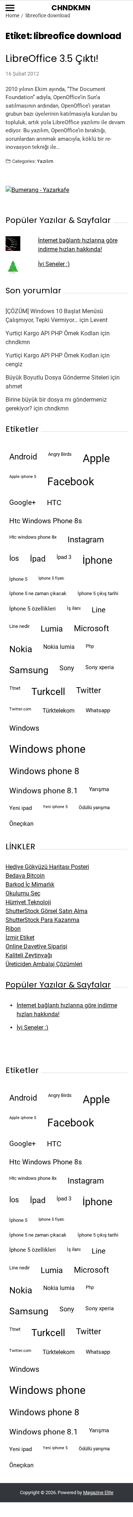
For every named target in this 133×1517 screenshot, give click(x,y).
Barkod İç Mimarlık (30, 884)
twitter (88, 690)
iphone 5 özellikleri (32, 608)
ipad (37, 558)
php (90, 646)
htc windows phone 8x (33, 537)
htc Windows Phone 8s (45, 521)
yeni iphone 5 (55, 806)
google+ (22, 503)
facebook (70, 481)
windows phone (47, 749)
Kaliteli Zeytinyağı (29, 955)
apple (96, 458)
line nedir (19, 626)
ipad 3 (64, 557)
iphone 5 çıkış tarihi (98, 593)
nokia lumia (59, 646)
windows (24, 728)
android (23, 456)
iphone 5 (18, 579)
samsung (28, 670)
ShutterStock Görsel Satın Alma (47, 911)
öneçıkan (21, 823)
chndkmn (18, 342)
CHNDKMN (71, 7)
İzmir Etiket (20, 937)
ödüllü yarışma (94, 807)
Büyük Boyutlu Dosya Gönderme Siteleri (57, 377)
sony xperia (99, 667)
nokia (20, 649)
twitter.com (20, 709)
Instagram (86, 539)
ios (14, 558)
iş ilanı (74, 608)
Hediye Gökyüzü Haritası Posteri (47, 866)
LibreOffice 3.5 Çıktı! (52, 59)
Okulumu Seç (23, 893)
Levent (99, 320)
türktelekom (58, 710)
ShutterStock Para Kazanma (42, 919)
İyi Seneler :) (54, 264)
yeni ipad (20, 808)
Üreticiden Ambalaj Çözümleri (44, 964)
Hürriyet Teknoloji (28, 902)
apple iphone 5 (22, 476)
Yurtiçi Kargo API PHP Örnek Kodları (52, 333)
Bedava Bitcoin (25, 875)
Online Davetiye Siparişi (36, 946)
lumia (52, 628)
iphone (97, 560)
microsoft (91, 628)
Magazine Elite (98, 1492)
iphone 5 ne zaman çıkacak (37, 593)
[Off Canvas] (10, 8)
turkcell (48, 691)
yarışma (99, 789)
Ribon (13, 928)
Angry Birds (60, 454)
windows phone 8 (44, 771)
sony (66, 668)
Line (99, 610)
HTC (54, 503)
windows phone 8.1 (43, 790)
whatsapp (98, 710)
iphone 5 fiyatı (51, 578)
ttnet (14, 688)
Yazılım (45, 161)
